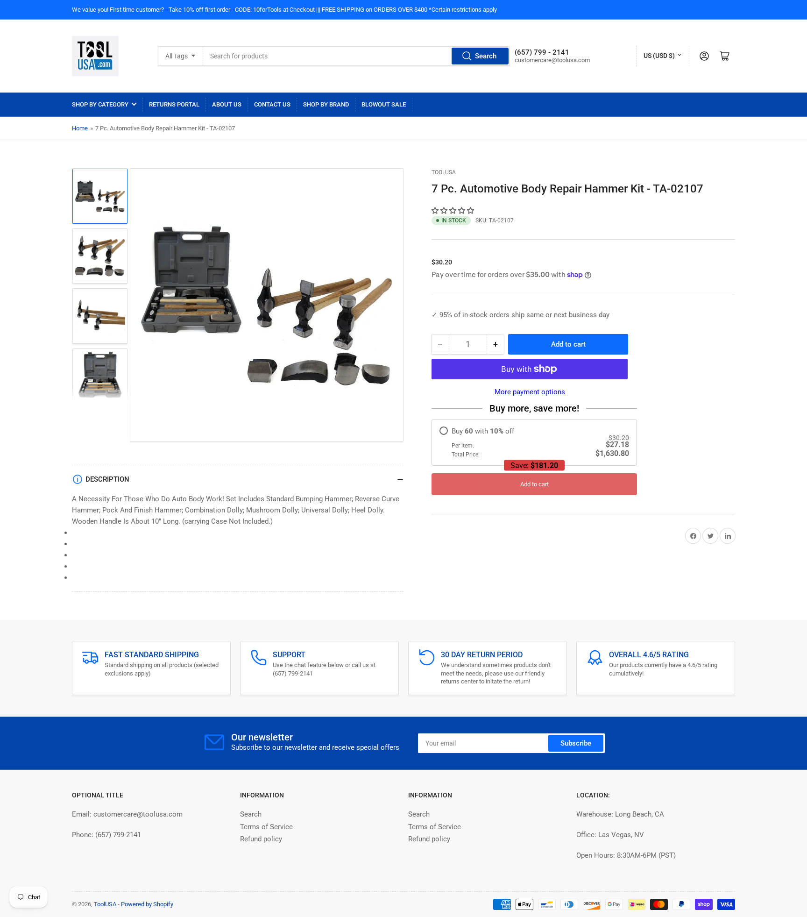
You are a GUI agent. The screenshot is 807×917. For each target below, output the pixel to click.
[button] (454, 210)
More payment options (530, 392)
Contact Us (272, 104)
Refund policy (261, 839)
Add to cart (534, 484)
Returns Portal (174, 104)
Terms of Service (266, 827)
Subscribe (575, 743)
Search (485, 56)
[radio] (534, 442)
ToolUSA (444, 172)
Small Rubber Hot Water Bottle (102, 896)
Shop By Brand (326, 104)
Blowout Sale (383, 104)
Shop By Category (100, 104)
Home (80, 128)
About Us (226, 104)
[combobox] (356, 56)
